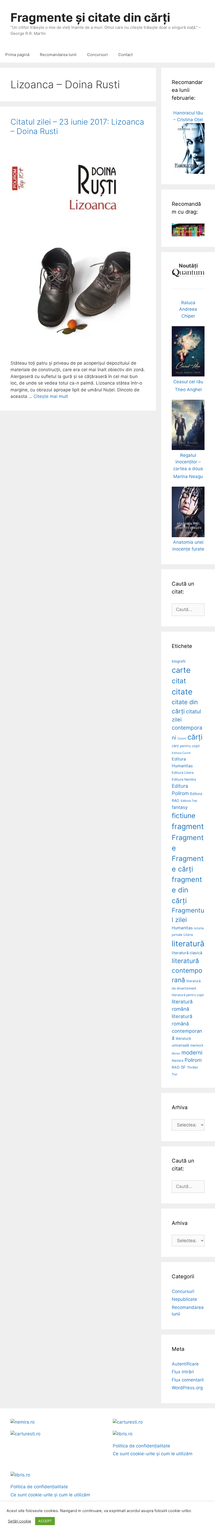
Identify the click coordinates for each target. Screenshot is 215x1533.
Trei (174, 1074)
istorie (199, 928)
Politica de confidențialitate (141, 1445)
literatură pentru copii (188, 995)
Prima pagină (17, 54)
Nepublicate (184, 1299)
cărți (194, 737)
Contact (125, 54)
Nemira (177, 1060)
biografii (178, 661)
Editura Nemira (184, 779)
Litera (188, 934)
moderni (191, 1052)
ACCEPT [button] (45, 1521)
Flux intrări (183, 1371)
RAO (176, 1067)
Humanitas (182, 927)
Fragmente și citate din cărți (90, 17)
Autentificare (185, 1364)
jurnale (177, 935)
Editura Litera (183, 772)
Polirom (193, 1060)
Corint (182, 738)
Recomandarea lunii (58, 54)
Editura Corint (181, 753)
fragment (188, 826)
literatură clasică (187, 953)
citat (179, 681)
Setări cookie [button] (19, 1521)
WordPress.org (187, 1387)
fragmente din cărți (187, 889)
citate (182, 691)
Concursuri (97, 54)
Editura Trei (189, 801)
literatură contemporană (187, 970)
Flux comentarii (188, 1379)
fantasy (180, 807)
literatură (188, 943)
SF (183, 1067)
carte (181, 670)
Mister (176, 1053)
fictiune (183, 816)
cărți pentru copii (186, 746)
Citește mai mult (51, 396)
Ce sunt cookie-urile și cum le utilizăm (152, 1453)
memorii (196, 1045)
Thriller (192, 1067)
